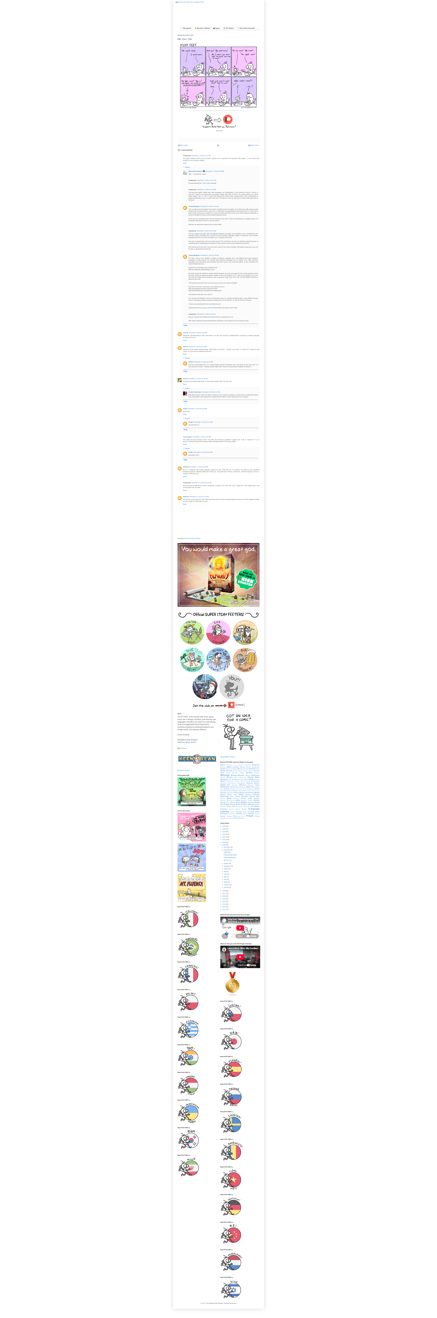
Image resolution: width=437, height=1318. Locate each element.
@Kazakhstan (230, 781)
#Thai (234, 816)
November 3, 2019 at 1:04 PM (198, 346)
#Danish (233, 802)
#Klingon (237, 809)
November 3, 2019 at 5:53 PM (215, 171)
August (226, 869)
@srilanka (248, 794)
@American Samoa (231, 765)
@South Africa (250, 792)
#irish (252, 806)
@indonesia (224, 779)
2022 (224, 837)
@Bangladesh (255, 767)
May (225, 877)
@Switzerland (224, 796)
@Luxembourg (232, 783)
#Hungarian (239, 806)
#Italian (256, 806)
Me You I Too (228, 860)
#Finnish (232, 804)
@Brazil (239, 769)
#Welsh (236, 818)
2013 (224, 904)
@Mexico (256, 783)
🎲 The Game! (228, 28)
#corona (222, 802)
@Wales (250, 798)
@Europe (225, 775)
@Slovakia (237, 792)
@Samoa (240, 790)
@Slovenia (243, 792)
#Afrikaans (256, 798)
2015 (224, 899)
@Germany (255, 775)
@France (241, 775)
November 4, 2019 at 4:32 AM (203, 362)
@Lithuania (223, 783)
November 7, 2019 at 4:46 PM (199, 467)
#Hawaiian (223, 806)
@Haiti (236, 777)
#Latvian (232, 811)
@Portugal (223, 790)
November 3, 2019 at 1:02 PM (198, 333)
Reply (185, 163)
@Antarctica (248, 765)
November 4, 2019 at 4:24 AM (203, 422)
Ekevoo (185, 378)
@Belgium (223, 769)
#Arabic (237, 800)
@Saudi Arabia (255, 790)
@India (257, 777)
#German (251, 804)
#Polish (257, 811)
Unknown (186, 467)
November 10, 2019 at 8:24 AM (203, 452)
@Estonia (256, 772)
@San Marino (247, 790)
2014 (224, 901)
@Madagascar (241, 783)
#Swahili (257, 813)
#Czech (228, 802)
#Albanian (223, 800)
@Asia (229, 767)
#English (244, 802)
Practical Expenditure (230, 855)
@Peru (244, 789)
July (225, 871)
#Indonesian (246, 806)
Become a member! (184, 770)
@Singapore (230, 792)
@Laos (242, 781)
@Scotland (223, 792)
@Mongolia (235, 785)
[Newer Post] (253, 145)
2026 (224, 826)
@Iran (229, 779)
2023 (224, 834)
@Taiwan (237, 796)
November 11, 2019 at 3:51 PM (199, 497)
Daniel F (191, 362)
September (227, 866)
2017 (224, 893)
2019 (224, 845)
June (225, 874)
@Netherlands (224, 787)
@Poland (256, 789)
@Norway (227, 789)
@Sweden (256, 794)
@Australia (235, 767)
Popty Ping (227, 852)
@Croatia (235, 770)
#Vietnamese (229, 818)
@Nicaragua (242, 787)
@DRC (222, 772)
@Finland (234, 775)
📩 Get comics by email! (246, 28)
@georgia (247, 775)
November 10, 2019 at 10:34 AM (201, 483)
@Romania (229, 790)
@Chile (257, 769)
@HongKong (242, 777)
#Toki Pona (241, 816)
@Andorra (241, 765)
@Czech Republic (248, 770)
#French (244, 804)
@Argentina (255, 765)
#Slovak (245, 813)
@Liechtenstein (255, 781)
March (226, 882)
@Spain (241, 794)
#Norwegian (251, 811)
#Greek (257, 804)
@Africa (222, 765)
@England (249, 772)
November (227, 850)
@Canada (252, 769)
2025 (224, 829)
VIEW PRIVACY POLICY (227, 757)
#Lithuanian (239, 811)
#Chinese (256, 800)
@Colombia (229, 770)
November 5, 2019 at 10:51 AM (206, 231)
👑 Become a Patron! (202, 28)
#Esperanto (251, 802)
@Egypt (242, 772)
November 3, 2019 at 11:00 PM (197, 408)
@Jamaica (256, 779)
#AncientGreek (230, 800)
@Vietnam (243, 798)
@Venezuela (236, 798)
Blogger (233, 1303)
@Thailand (244, 796)
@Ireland (234, 779)
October (226, 863)
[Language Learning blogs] (232, 996)
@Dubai (228, 772)
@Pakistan (233, 789)
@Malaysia (249, 783)
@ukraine (222, 798)
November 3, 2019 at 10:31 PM (198, 378)
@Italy (251, 779)
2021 (224, 839)
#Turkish (257, 816)
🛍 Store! (216, 28)
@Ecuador (235, 772)
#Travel (249, 816)
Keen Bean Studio (188, 742)
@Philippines (250, 789)
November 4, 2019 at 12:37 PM (206, 180)
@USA (229, 798)
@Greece (229, 777)
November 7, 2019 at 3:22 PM (202, 437)
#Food (238, 804)
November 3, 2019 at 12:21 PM (201, 156)
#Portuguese (224, 813)
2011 (224, 909)
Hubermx (186, 497)
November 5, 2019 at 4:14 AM (209, 206)
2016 (224, 896)
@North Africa (250, 787)
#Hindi (234, 806)
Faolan (185, 408)
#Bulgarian (244, 800)
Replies (187, 167)
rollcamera (241, 818)
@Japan (223, 781)
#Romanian (232, 813)
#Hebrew (228, 806)
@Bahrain (248, 767)
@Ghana (222, 777)
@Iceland (250, 777)
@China (222, 771)
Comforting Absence (230, 857)
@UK (257, 796)
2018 (224, 891)
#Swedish (223, 816)
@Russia (235, 790)
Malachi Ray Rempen (195, 171)
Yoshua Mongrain (194, 206)
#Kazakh (231, 809)
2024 (224, 831)
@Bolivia (234, 769)
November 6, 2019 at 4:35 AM (206, 314)
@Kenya (237, 781)
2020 (224, 842)
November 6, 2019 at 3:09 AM (209, 255)
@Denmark (256, 770)
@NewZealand (234, 787)
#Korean (244, 809)
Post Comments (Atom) (193, 538)
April (225, 879)
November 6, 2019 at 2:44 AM (211, 392)
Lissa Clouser (187, 437)
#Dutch (238, 802)
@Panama (239, 789)
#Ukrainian (223, 818)
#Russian (239, 813)
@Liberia (247, 781)
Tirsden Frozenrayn (194, 392)
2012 (224, 907)
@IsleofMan (240, 779)
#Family (226, 804)
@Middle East (225, 785)
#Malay (245, 811)
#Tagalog (229, 816)
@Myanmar (250, 785)
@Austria (242, 767)
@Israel (246, 779)
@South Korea (232, 794)
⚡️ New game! (186, 28)
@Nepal (257, 785)
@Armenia (223, 767)
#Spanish (251, 813)
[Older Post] (183, 145)
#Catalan (250, 800)
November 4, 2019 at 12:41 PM (206, 189)
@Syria (232, 796)
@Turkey (252, 796)
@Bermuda (229, 769)
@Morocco (242, 785)
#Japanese (223, 809)
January (226, 887)
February (227, 885)
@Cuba (240, 770)
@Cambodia (245, 769)
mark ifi (185, 333)
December (227, 847)
